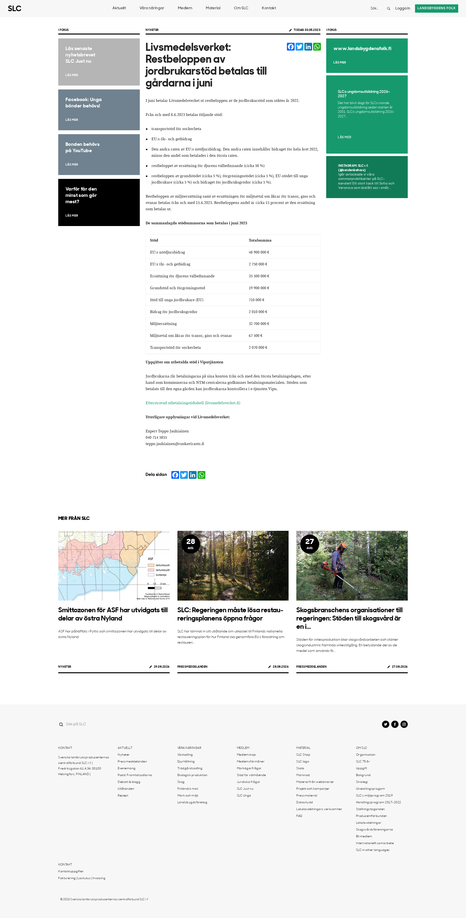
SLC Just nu (245, 788)
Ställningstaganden (370, 809)
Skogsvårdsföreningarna (374, 829)
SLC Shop (303, 754)
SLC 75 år (363, 761)
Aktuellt (119, 8)
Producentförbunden (371, 816)
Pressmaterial (306, 795)
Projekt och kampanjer (313, 788)
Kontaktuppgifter (71, 871)
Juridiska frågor (248, 782)
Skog (181, 782)
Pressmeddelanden (192, 666)
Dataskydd (304, 802)
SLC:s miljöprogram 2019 (374, 795)
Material (213, 8)
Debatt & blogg (129, 782)
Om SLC (241, 8)
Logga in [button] (402, 8)
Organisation (365, 754)
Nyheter (152, 30)
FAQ (299, 816)
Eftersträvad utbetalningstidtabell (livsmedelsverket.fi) (193, 403)
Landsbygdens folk (436, 8)
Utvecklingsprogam (370, 788)
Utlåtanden (126, 788)
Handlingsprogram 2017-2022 (378, 802)
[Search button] (389, 8)
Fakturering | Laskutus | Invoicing (81, 878)
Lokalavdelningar (369, 823)
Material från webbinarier (315, 782)
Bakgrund (363, 775)
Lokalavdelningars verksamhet (319, 809)
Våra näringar (152, 8)
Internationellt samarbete (375, 843)
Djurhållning (186, 761)
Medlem (185, 8)
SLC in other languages (373, 850)
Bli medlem (364, 836)
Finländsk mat (187, 788)
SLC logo (302, 761)
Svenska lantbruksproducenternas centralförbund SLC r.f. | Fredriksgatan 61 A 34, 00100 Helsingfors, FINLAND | (83, 766)
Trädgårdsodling (190, 768)
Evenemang (127, 768)
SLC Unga (244, 795)
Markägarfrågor (249, 768)
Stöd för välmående (251, 775)
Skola (300, 768)
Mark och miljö (187, 795)
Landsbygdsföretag (192, 802)
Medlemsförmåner (251, 761)
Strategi (362, 782)
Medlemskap (246, 754)
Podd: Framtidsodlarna (135, 775)
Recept (123, 795)
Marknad (303, 775)
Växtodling (185, 754)
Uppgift (361, 768)
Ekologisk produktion (192, 775)
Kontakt (269, 8)
